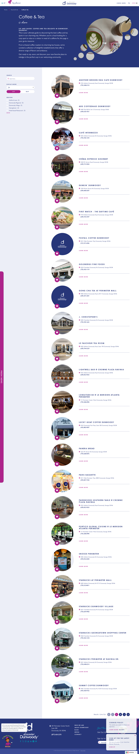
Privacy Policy (83, 750)
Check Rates (121, 3)
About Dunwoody (82, 727)
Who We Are (79, 725)
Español (131, 752)
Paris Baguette (87, 475)
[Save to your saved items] (57, 96)
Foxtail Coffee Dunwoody (94, 238)
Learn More (83, 92)
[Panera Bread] (62, 455)
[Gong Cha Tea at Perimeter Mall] (62, 297)
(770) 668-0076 (85, 454)
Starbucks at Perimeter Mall (95, 580)
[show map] (79, 83)
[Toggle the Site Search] (130, 3)
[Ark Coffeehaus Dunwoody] (62, 112)
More (8, 112)
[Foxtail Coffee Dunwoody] (62, 244)
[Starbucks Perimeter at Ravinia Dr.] (62, 665)
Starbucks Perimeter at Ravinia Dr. (99, 659)
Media (77, 732)
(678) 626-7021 (85, 111)
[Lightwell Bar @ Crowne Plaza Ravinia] (62, 376)
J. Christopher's (88, 317)
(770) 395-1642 (85, 322)
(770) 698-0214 (85, 664)
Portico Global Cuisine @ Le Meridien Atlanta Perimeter (101, 527)
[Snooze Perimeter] (62, 560)
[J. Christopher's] (62, 323)
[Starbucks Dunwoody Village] (62, 612)
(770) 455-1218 (85, 638)
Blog (77, 730)
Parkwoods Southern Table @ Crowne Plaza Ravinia (101, 501)
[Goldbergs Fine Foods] (62, 270)
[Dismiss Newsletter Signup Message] (135, 735)
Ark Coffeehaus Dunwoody (95, 106)
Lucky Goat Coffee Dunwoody (96, 422)
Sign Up (112, 747)
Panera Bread (87, 448)
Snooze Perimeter (89, 554)
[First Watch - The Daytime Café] (62, 218)
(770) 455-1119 (85, 269)
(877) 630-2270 (56, 734)
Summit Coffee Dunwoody (94, 685)
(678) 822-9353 (85, 375)
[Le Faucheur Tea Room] (62, 349)
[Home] (69, 3)
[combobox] (131, 752)
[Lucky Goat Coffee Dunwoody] (62, 428)
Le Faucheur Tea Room (91, 343)
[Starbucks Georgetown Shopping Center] (62, 639)
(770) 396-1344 (85, 138)
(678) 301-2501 (85, 296)
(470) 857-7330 (85, 480)
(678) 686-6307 (85, 190)
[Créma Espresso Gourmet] (62, 165)
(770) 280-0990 (85, 402)
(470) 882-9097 (85, 427)
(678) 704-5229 (85, 348)
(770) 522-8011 (85, 585)
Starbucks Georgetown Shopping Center (102, 633)
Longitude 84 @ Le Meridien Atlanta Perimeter (99, 396)
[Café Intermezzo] (62, 139)
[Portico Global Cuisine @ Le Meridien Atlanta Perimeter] (62, 533)
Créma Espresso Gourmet (93, 159)
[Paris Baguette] (62, 481)
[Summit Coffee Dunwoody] (62, 691)
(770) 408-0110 (85, 85)
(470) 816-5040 (85, 559)
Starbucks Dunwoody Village (96, 606)
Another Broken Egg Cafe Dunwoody (101, 80)
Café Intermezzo (88, 133)
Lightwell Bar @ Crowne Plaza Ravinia (101, 370)
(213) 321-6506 (85, 243)
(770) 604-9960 (85, 612)
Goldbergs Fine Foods (92, 264)
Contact (78, 734)
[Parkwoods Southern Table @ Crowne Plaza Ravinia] (62, 507)
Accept (122, 729)
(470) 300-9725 (85, 691)
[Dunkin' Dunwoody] (62, 191)
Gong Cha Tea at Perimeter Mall (98, 291)
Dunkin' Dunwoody (90, 185)
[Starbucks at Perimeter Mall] (62, 586)
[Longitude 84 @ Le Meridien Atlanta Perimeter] (62, 402)
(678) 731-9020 (85, 164)
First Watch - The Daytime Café (96, 212)
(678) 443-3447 (85, 217)
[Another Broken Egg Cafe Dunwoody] (62, 86)
